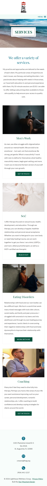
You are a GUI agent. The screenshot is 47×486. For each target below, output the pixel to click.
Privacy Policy (37, 479)
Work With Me (23, 339)
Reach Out (23, 255)
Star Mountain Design (26, 482)
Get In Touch (23, 174)
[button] (40, 16)
